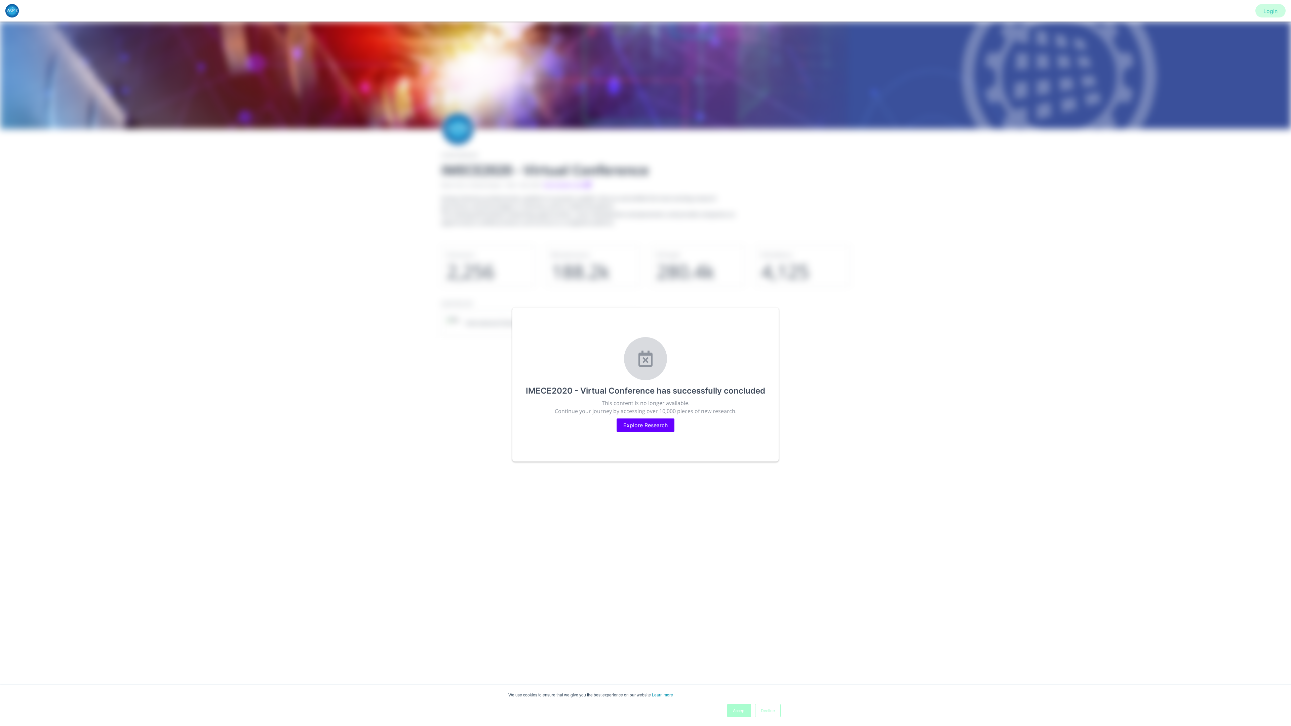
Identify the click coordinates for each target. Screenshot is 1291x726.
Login (1270, 11)
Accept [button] (739, 710)
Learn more (662, 694)
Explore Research (645, 425)
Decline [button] (768, 710)
